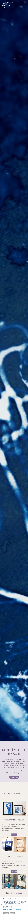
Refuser (12, 913)
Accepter (6, 913)
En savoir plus (14, 777)
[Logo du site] (7, 4)
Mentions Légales (7, 909)
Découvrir (14, 835)
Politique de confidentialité (9, 908)
